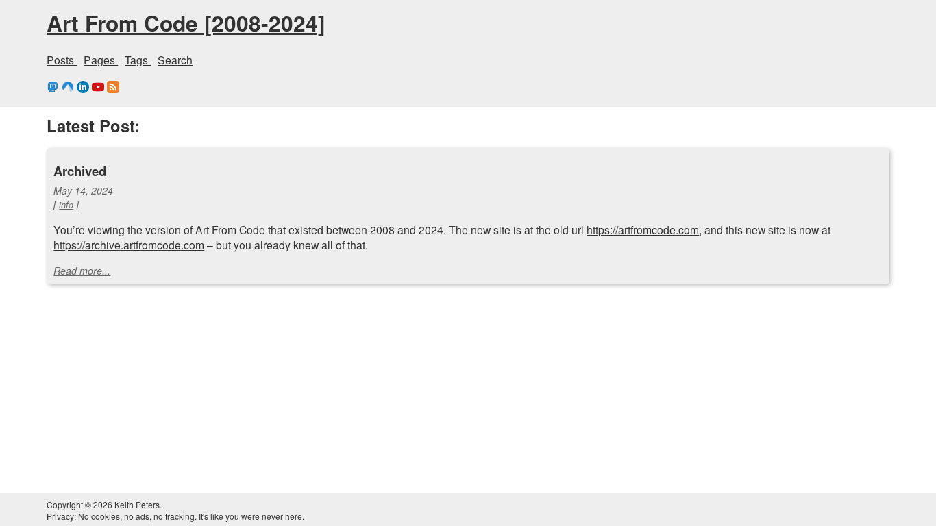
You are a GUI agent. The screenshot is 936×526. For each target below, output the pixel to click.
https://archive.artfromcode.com (128, 244)
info (66, 205)
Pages (101, 59)
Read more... (81, 270)
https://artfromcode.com (643, 229)
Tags (138, 59)
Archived (79, 171)
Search (175, 59)
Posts (62, 59)
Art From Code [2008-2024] (186, 22)
